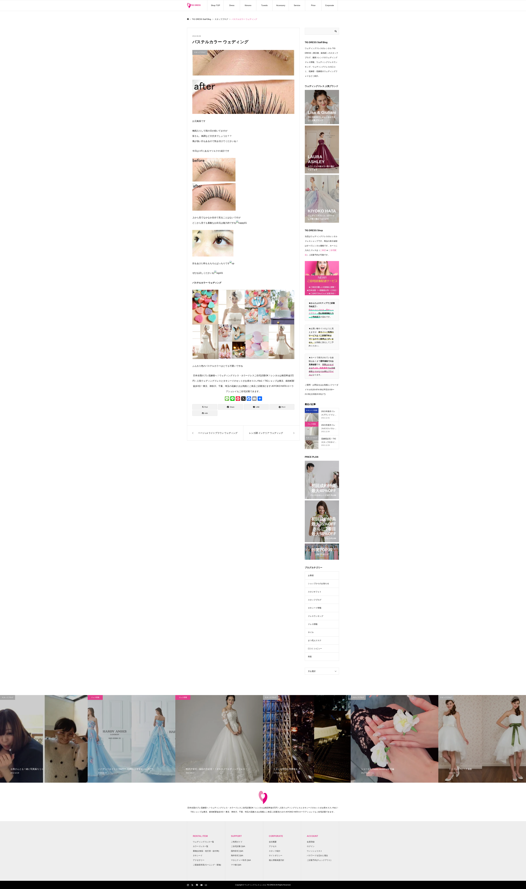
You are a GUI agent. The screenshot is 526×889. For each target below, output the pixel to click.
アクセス (273, 846)
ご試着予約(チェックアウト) (319, 860)
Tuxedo (264, 5)
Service (297, 5)
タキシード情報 (314, 608)
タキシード (197, 855)
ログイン (311, 846)
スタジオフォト (314, 592)
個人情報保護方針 (276, 860)
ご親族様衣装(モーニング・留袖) (207, 865)
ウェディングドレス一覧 (203, 842)
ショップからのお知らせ (318, 583)
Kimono (248, 5)
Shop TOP (215, 5)
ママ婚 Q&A (236, 865)
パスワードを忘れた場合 (317, 855)
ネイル (311, 632)
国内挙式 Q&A (237, 851)
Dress (231, 5)
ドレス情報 (313, 624)
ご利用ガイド (236, 842)
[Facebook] (249, 398)
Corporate (329, 5)
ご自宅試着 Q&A (238, 846)
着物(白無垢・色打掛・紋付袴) (206, 851)
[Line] (232, 398)
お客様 (311, 575)
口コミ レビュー (315, 648)
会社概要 (273, 842)
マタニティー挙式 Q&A (241, 860)
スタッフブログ (314, 600)
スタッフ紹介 (274, 851)
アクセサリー (198, 860)
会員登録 (311, 842)
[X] (243, 398)
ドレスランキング (315, 616)
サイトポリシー (275, 855)
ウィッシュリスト (314, 851)
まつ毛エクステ (314, 640)
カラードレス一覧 (200, 846)
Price (313, 5)
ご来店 (323, 250)
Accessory (280, 5)
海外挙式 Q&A (237, 855)
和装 (310, 656)
